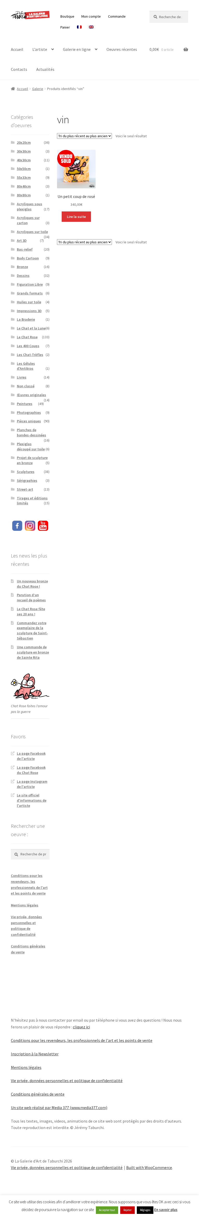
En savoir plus (165, 1209)
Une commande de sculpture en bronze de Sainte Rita (33, 652)
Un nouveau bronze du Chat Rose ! (32, 584)
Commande (117, 16)
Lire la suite (76, 216)
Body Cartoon (28, 258)
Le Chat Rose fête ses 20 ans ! (31, 611)
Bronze (22, 266)
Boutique (67, 16)
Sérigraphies (27, 480)
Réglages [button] (145, 1210)
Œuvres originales (31, 395)
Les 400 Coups (28, 345)
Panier (65, 27)
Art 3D (22, 240)
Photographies (29, 412)
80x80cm (24, 195)
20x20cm (24, 142)
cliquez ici (81, 1026)
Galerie (37, 88)
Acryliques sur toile (32, 231)
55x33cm (24, 177)
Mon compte (91, 16)
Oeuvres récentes (121, 49)
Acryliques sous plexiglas (29, 206)
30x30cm (24, 151)
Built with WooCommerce (149, 1167)
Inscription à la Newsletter (35, 1053)
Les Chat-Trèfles (30, 354)
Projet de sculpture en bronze (32, 460)
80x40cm (24, 186)
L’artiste (39, 49)
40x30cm (24, 160)
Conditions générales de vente (38, 1094)
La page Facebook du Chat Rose (31, 770)
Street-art (25, 489)
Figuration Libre (30, 284)
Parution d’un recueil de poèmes (31, 597)
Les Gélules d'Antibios (26, 366)
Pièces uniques (29, 421)
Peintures (24, 403)
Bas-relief (25, 249)
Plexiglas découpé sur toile (31, 446)
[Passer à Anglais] (91, 27)
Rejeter (127, 1210)
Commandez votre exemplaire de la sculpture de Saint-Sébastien (32, 631)
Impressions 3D (29, 310)
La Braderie (26, 319)
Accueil (17, 49)
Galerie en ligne (77, 49)
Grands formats (30, 293)
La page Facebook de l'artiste (31, 756)
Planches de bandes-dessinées (31, 432)
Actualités (45, 69)
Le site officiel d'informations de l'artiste (31, 800)
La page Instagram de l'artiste (32, 784)
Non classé (25, 386)
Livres (21, 377)
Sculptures (25, 471)
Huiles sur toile (29, 302)
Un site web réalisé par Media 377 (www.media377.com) (59, 1107)
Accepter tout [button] (107, 1210)
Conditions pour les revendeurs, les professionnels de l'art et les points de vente (81, 1040)
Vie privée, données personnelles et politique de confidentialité (67, 1080)
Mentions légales (24, 905)
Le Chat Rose (27, 337)
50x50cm (24, 168)
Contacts (19, 69)
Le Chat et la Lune (31, 328)
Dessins (23, 275)
